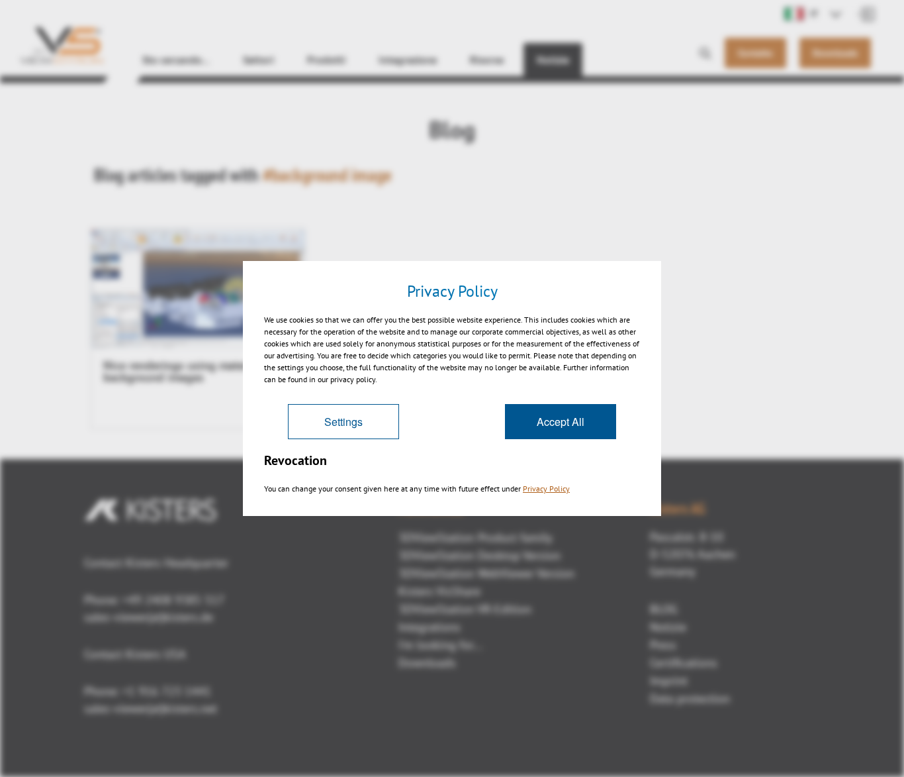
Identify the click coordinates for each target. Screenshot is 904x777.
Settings (343, 421)
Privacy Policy (546, 488)
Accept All (560, 421)
